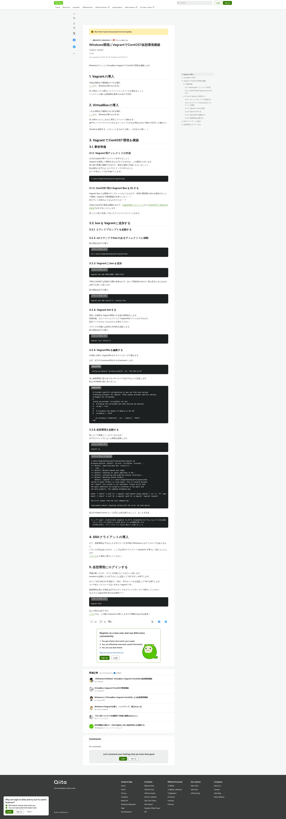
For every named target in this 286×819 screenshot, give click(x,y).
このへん (93, 556)
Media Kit (124, 801)
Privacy (124, 793)
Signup (227, 3)
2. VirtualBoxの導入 (189, 78)
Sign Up (134, 759)
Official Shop (195, 793)
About (123, 786)
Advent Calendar (150, 797)
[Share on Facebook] (74, 40)
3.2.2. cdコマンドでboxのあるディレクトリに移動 (198, 104)
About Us (217, 786)
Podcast (171, 804)
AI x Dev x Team (147, 7)
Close (29, 812)
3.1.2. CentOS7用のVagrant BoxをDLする (198, 92)
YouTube (171, 801)
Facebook (171, 797)
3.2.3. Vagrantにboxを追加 (195, 108)
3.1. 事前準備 (187, 84)
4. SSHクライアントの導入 (191, 121)
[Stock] (74, 23)
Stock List (66, 7)
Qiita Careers (131, 7)
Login (218, 3)
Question (76, 7)
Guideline (124, 797)
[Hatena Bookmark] (74, 46)
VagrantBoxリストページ (133, 205)
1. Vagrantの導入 (188, 74)
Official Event (87, 7)
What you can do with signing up (111, 652)
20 (74, 18)
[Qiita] (58, 3)
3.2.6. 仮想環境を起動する (194, 118)
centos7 (100, 50)
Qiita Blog (217, 793)
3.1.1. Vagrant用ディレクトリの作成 (197, 87)
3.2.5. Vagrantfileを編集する (195, 115)
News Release (219, 797)
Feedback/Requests (128, 804)
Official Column (102, 7)
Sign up (19, 812)
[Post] (74, 33)
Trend (57, 7)
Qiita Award (148, 804)
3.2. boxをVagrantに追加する (194, 96)
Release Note (149, 786)
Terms (123, 789)
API (145, 812)
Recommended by (106, 673)
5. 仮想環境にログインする (191, 124)
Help (122, 808)
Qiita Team (195, 786)
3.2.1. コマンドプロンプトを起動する (198, 99)
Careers (217, 789)
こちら (92, 614)
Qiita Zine (194, 789)
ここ (91, 86)
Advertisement (126, 812)
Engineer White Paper (152, 808)
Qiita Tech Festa (150, 801)
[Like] (74, 13)
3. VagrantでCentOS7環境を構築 (194, 81)
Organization (117, 7)
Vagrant (93, 50)
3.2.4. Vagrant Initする (193, 111)
